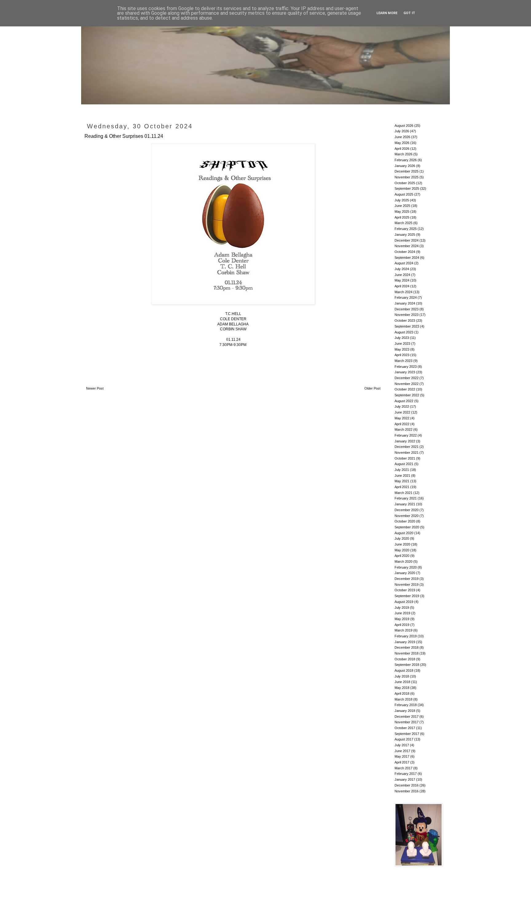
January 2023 (405, 372)
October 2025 (405, 183)
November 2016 (407, 791)
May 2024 (402, 280)
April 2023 (402, 355)
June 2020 (402, 544)
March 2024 (403, 292)
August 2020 (404, 533)
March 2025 (403, 223)
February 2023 (406, 366)
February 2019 (406, 636)
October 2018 (405, 659)
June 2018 (402, 682)
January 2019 (405, 642)
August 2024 (404, 263)
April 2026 (402, 148)
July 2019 (402, 607)
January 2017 (405, 779)
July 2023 (402, 338)
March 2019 (403, 630)
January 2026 (405, 166)
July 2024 (402, 269)
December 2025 (407, 171)
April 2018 (402, 693)
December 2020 (407, 510)
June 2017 (402, 751)
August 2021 (404, 464)
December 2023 (407, 309)
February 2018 (406, 705)
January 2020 (405, 573)
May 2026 (402, 143)
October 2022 (405, 389)
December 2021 (407, 447)
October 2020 (405, 521)
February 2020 (406, 567)
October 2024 (405, 252)
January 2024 (405, 303)
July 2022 (402, 406)
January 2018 (405, 711)
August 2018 (404, 670)
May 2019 (402, 619)
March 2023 (403, 361)
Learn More (386, 13)
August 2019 (404, 602)
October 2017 (405, 728)
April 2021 (402, 487)
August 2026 (404, 125)
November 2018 (407, 653)
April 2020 (402, 555)
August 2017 (404, 739)
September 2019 (407, 596)
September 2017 (407, 734)
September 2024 (407, 257)
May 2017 (402, 756)
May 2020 (402, 550)
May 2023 (402, 349)
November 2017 (407, 722)
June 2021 (402, 475)
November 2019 (407, 584)
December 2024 (407, 240)
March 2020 (403, 561)
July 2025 (402, 200)
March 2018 (403, 699)
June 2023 (402, 343)
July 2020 (402, 538)
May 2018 (402, 688)
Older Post (372, 388)
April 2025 (402, 217)
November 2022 (407, 384)
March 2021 (403, 493)
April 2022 (402, 424)
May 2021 (402, 481)
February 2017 (406, 773)
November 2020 (407, 516)
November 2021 (407, 452)
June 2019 (402, 613)
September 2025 (407, 188)
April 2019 (402, 625)
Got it (409, 13)
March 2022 (403, 429)
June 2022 (402, 412)
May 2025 (402, 211)
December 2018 (407, 647)
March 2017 (403, 768)
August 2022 (404, 401)
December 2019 (407, 579)
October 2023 (405, 320)
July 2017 (402, 745)
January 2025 (405, 234)
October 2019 (405, 590)
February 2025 (406, 229)
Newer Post (95, 388)
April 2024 (402, 286)
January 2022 (405, 441)
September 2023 (407, 326)
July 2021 (402, 470)
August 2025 (404, 194)
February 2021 (406, 498)
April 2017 (402, 762)
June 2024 (402, 275)
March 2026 (403, 154)
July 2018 (402, 676)
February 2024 (406, 297)
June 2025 (402, 206)
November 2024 (407, 246)
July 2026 (402, 131)
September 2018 (407, 664)
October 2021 (405, 458)
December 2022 (407, 378)
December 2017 (407, 716)
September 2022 (407, 395)
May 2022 (402, 418)
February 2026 (406, 160)
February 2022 (406, 435)
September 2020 (407, 527)
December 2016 (407, 785)
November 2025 (407, 177)
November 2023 (407, 315)
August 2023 (404, 332)
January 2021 (405, 504)
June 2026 (402, 137)
